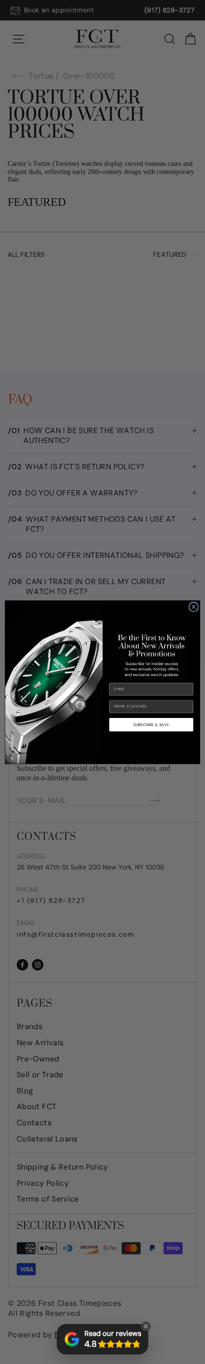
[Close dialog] (193, 606)
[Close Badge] (146, 1326)
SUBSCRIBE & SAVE (151, 724)
